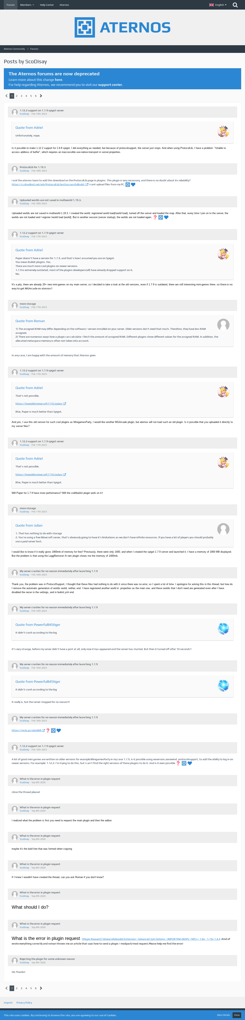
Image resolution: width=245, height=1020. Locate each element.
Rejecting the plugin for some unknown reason (47, 958)
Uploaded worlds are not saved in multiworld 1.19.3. (50, 200)
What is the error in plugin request (40, 778)
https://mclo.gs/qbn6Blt (27, 730)
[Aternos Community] (122, 27)
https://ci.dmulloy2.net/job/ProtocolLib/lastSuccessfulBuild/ (48, 184)
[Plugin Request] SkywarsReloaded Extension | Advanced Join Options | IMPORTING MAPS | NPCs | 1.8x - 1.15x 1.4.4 (151, 938)
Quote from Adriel (29, 128)
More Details (223, 1015)
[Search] (235, 5)
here (58, 80)
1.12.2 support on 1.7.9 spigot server (42, 110)
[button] (217, 5)
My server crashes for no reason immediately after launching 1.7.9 (59, 571)
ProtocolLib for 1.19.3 (33, 167)
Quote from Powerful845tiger (38, 625)
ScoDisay (24, 113)
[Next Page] (41, 96)
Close (237, 1015)
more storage (28, 303)
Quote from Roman (30, 321)
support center (110, 85)
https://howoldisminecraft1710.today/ (39, 403)
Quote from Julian (29, 525)
